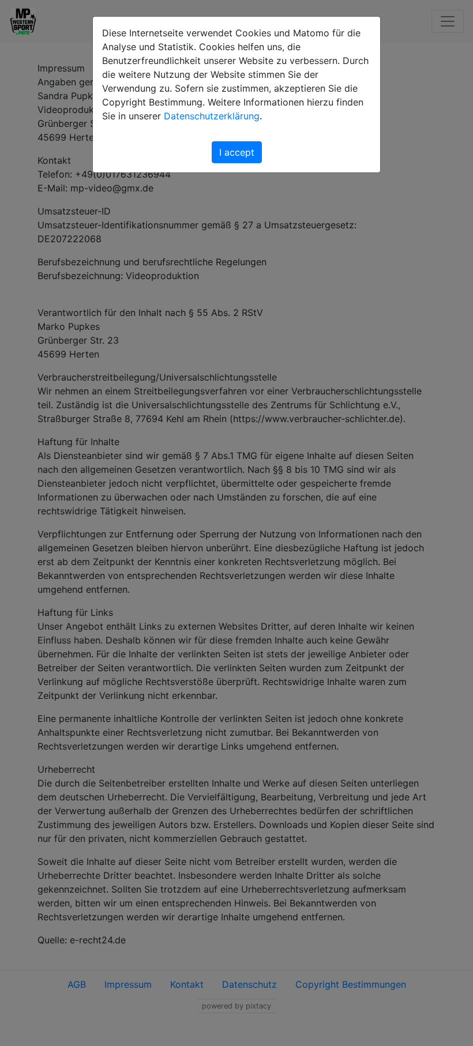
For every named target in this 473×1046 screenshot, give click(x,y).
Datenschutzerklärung (212, 116)
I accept (236, 152)
